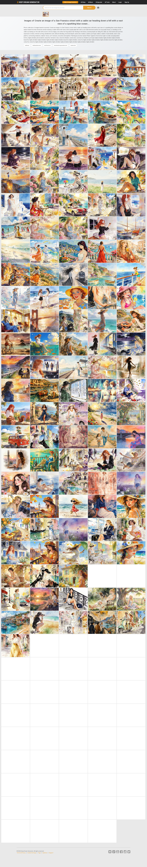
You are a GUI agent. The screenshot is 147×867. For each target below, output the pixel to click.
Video (83, 2)
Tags (39, 852)
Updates (44, 852)
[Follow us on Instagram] (125, 852)
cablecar (27, 45)
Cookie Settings (31, 852)
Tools (107, 2)
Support (51, 852)
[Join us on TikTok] (113, 851)
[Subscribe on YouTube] (117, 852)
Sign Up (127, 2)
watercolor (73, 45)
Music (90, 2)
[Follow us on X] (128, 852)
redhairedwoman (36, 45)
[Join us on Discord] (109, 851)
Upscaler (99, 2)
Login (120, 2)
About (114, 2)
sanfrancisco (47, 45)
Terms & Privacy (21, 852)
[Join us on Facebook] (121, 852)
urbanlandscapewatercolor (60, 45)
